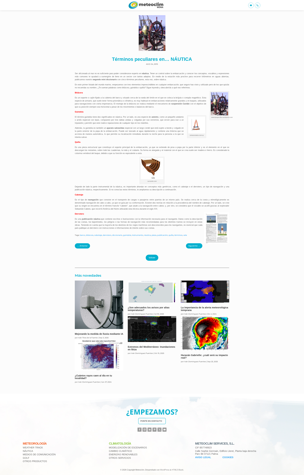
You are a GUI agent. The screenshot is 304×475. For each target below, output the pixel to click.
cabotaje (98, 235)
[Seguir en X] (159, 430)
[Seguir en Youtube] (164, 430)
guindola (127, 235)
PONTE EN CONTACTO (151, 421)
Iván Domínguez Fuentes (89, 382)
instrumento (137, 235)
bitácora (89, 235)
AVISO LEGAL (203, 457)
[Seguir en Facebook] (140, 430)
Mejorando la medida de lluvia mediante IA (99, 334)
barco (82, 235)
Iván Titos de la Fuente (88, 338)
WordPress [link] (164, 470)
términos (178, 235)
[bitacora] (251, 7)
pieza (154, 235)
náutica (147, 235)
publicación (162, 235)
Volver (152, 257)
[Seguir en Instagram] (144, 430)
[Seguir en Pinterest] (154, 430)
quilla (171, 235)
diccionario (117, 235)
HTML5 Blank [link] (177, 470)
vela (185, 235)
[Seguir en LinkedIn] (149, 430)
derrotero (107, 235)
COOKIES (227, 457)
